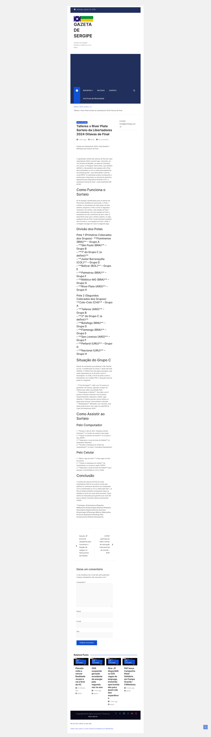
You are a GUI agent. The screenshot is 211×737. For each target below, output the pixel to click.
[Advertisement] (105, 70)
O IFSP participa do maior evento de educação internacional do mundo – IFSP (104, 544)
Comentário (81, 582)
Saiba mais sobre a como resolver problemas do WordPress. (92, 729)
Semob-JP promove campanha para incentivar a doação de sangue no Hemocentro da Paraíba (85, 546)
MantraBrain (93, 716)
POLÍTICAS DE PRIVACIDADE (93, 98)
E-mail (78, 621)
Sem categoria (82, 122)
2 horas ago (130, 688)
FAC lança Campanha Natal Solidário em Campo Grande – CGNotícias (130, 676)
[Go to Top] (205, 727)
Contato (112, 90)
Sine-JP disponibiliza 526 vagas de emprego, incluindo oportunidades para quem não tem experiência (113, 683)
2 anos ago (82, 139)
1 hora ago (97, 690)
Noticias (101, 90)
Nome (78, 611)
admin (92, 139)
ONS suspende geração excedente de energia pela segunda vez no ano (97, 678)
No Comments (103, 139)
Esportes (87, 90)
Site (77, 631)
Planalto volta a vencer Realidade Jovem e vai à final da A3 (80, 676)
